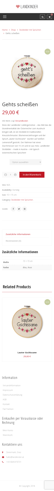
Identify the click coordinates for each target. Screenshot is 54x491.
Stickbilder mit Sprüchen (30, 30)
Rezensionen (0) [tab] (13, 240)
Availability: (7, 190)
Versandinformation (11, 385)
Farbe (5, 161)
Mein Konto (8, 430)
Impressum (8, 390)
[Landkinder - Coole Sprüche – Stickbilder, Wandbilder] (27, 6)
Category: (6, 199)
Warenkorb (8, 435)
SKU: (4, 185)
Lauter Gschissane (27, 352)
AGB (5, 399)
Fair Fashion (8, 409)
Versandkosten (21, 121)
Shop (13, 30)
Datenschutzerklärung (12, 394)
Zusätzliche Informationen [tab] (18, 234)
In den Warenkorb (32, 174)
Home (5, 30)
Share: (5, 209)
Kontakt (6, 404)
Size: (4, 195)
